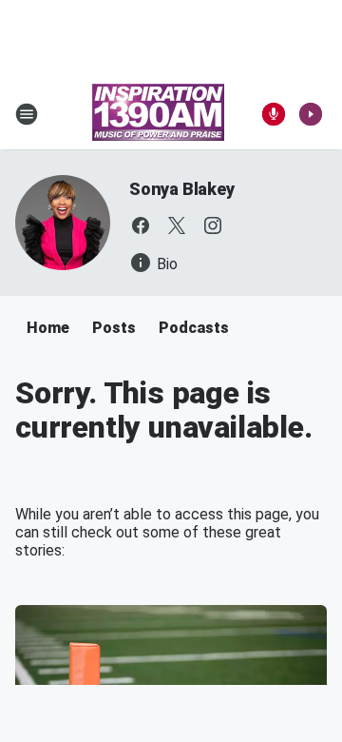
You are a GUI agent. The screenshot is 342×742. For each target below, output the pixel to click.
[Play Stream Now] (310, 114)
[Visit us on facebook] (140, 225)
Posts (114, 328)
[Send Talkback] (273, 114)
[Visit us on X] (176, 225)
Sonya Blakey (182, 189)
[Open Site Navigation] (26, 114)
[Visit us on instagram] (212, 225)
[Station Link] (158, 114)
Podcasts (194, 328)
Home (48, 328)
